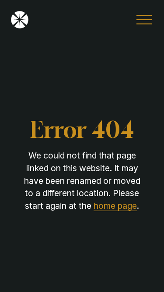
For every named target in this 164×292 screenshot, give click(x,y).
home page (115, 206)
